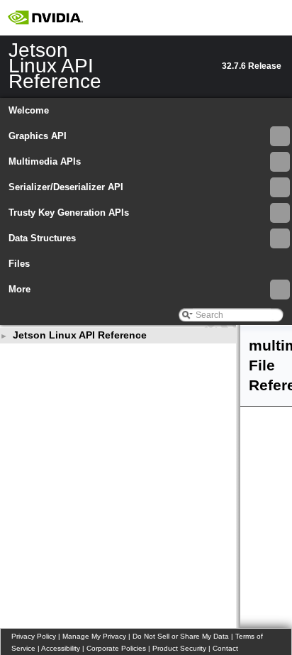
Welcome (29, 110)
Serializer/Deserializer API (66, 187)
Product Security (179, 648)
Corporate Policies (116, 648)
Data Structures (42, 238)
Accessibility (60, 648)
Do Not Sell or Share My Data (181, 636)
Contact (225, 648)
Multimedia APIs (45, 161)
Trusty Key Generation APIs (69, 212)
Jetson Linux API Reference (80, 335)
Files (19, 263)
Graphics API (38, 136)
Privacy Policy (33, 636)
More (19, 289)
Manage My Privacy (94, 636)
